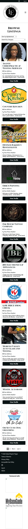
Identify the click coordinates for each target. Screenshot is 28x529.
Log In (25, 1)
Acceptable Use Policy (7, 462)
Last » (19, 449)
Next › (14, 449)
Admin (3, 471)
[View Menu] (25, 12)
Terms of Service (6, 456)
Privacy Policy (5, 459)
